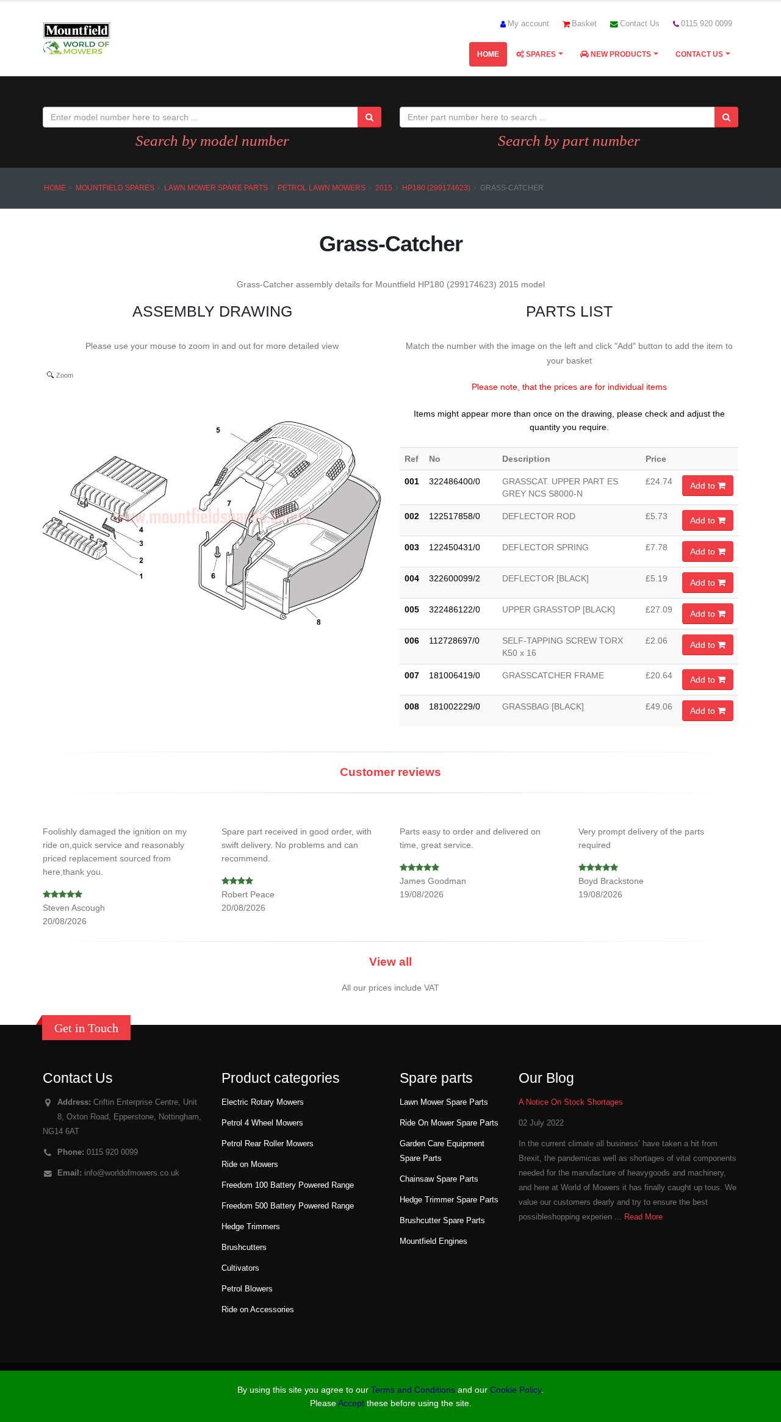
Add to (704, 485)
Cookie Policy (515, 1390)
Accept (351, 1403)
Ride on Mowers (249, 1164)
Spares (540, 54)
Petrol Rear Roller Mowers (267, 1144)
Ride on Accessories (257, 1309)
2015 (383, 188)
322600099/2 (454, 578)
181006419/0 (454, 675)
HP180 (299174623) (436, 188)
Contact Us (640, 24)
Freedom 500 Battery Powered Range (287, 1206)
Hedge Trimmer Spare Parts (449, 1200)
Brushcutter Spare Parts (442, 1220)
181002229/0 (454, 706)
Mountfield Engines (433, 1241)
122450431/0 (454, 547)
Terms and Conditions (413, 1390)
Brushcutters (244, 1247)
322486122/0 (454, 609)
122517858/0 (454, 516)
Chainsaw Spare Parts (439, 1179)
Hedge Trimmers (250, 1227)
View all (390, 961)
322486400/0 (454, 481)
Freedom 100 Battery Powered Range (287, 1185)
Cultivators (240, 1268)
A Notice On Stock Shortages (571, 1102)
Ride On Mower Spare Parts (449, 1123)
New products (620, 54)
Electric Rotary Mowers (262, 1102)
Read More (643, 1217)
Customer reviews (390, 772)
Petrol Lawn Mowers (321, 188)
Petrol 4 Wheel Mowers (262, 1123)
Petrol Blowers (247, 1289)
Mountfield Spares (115, 188)
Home (488, 54)
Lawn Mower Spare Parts (216, 188)
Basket (584, 24)
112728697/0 (454, 640)
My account (528, 24)
